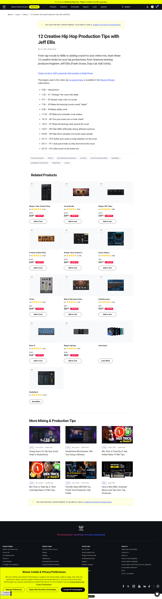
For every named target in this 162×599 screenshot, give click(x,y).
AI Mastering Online (88, 558)
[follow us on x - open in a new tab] (128, 586)
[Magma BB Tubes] (116, 192)
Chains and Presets (37, 158)
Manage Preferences (14, 590)
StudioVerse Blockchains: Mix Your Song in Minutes (79, 453)
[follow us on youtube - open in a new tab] (139, 586)
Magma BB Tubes (105, 206)
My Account (86, 549)
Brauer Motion (104, 253)
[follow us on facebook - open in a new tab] (123, 586)
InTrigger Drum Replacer (11, 564)
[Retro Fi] (46, 332)
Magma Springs (70, 346)
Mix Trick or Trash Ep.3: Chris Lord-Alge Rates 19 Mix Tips (42, 488)
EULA (123, 570)
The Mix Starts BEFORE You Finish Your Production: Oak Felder (78, 490)
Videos (25, 15)
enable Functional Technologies (106, 25)
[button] (6, 593)
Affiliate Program (87, 564)
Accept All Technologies (72, 590)
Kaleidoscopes (104, 299)
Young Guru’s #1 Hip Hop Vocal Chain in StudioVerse (43, 453)
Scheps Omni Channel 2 (73, 253)
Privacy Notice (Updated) (130, 561)
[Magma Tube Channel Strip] (46, 192)
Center (31, 299)
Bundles (45, 555)
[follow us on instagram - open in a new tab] (133, 586)
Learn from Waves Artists (99, 158)
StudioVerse (56, 163)
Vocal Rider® (7, 561)
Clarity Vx (6, 558)
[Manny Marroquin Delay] (81, 285)
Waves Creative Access (19, 7)
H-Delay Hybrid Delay (37, 253)
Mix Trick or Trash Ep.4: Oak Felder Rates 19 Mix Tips (114, 453)
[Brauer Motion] (116, 239)
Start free (34, 7)
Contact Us (125, 552)
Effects (50, 158)
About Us (124, 555)
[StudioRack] (46, 378)
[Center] (46, 285)
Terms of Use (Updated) (129, 558)
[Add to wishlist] (32, 184)
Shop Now (103, 2)
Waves (10, 15)
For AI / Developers (128, 573)
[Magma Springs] (81, 332)
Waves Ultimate (107, 80)
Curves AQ (6, 552)
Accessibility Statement (129, 567)
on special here (76, 80)
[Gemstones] (116, 332)
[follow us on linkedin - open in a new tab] (145, 586)
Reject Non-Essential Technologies (42, 590)
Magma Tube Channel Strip (39, 206)
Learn (18, 15)
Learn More (105, 361)
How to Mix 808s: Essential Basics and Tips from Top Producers (114, 490)
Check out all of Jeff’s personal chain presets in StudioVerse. (65, 73)
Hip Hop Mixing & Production (66, 158)
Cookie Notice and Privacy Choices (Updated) (136, 564)
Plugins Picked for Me (89, 555)
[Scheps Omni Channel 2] (81, 239)
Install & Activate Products (51, 564)
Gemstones (103, 346)
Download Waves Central (50, 561)
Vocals (67, 163)
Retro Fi (32, 346)
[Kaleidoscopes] (116, 285)
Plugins (44, 552)
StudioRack (115, 158)
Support (84, 561)
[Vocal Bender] (81, 192)
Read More (36, 402)
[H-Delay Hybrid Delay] (46, 239)
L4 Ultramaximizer (8, 555)
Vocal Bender (69, 206)
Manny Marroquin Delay (73, 299)
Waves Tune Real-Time (10, 549)
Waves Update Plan (88, 552)
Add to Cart (38, 221)
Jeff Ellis (83, 158)
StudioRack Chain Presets (39, 163)
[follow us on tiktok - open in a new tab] (149, 586)
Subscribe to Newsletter (129, 549)
